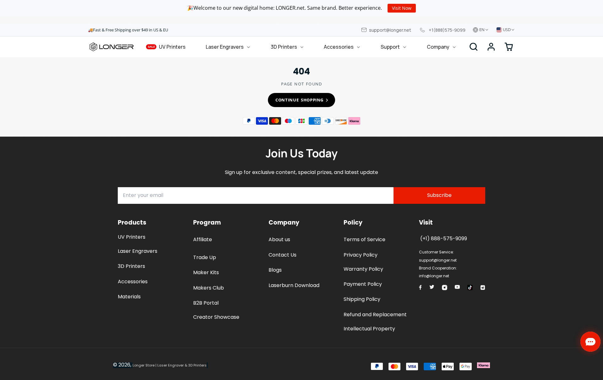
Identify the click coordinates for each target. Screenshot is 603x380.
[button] (491, 47)
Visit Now (401, 8)
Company (438, 46)
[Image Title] (420, 287)
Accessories (339, 46)
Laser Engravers (225, 46)
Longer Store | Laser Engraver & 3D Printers (170, 365)
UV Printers (167, 46)
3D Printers (284, 46)
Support (390, 46)
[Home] (111, 46)
